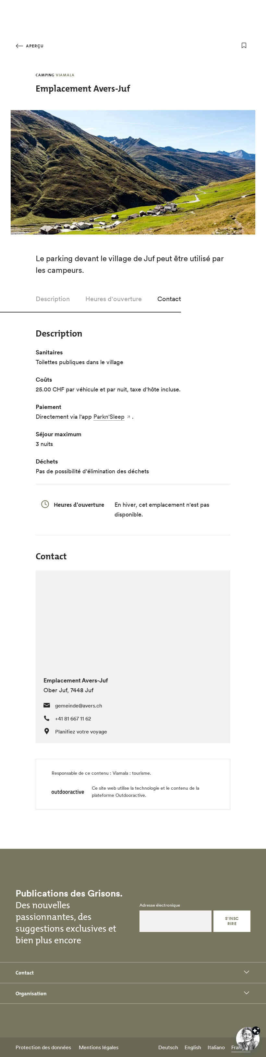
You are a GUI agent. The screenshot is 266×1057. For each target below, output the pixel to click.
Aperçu (34, 46)
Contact (169, 299)
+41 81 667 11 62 (73, 718)
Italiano (216, 1047)
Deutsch (168, 1047)
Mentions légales (98, 1047)
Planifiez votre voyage (81, 731)
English (193, 1047)
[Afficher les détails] (256, 1030)
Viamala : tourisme (131, 773)
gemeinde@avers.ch (78, 705)
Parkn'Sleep (109, 416)
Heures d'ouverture (113, 299)
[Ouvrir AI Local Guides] (248, 1039)
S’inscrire (232, 921)
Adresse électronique (159, 905)
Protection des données (43, 1047)
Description (53, 299)
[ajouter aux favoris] (243, 45)
